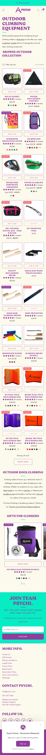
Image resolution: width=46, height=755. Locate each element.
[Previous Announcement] (3, 2)
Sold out (34, 224)
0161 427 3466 (7, 695)
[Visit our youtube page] (30, 721)
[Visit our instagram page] (10, 721)
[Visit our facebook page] (4, 721)
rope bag (26, 490)
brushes (14, 43)
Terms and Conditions (10, 675)
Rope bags (20, 39)
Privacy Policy (7, 666)
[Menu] (3, 10)
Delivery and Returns (9, 660)
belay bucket (7, 490)
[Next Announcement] (42, 2)
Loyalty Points (7, 663)
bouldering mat (8, 494)
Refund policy (7, 669)
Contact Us (6, 654)
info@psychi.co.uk (8, 691)
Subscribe (23, 636)
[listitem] (23, 3)
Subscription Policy (9, 672)
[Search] (38, 10)
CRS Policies (7, 657)
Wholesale (6, 678)
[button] (8, 99)
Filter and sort (11, 64)
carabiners (6, 43)
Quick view (12, 92)
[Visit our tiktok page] (23, 721)
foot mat (40, 494)
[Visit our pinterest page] (17, 721)
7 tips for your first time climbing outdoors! (24, 507)
